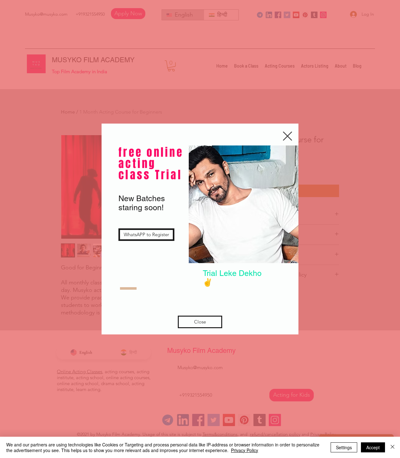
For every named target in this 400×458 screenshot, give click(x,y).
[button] (287, 136)
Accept (373, 447)
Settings (344, 447)
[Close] (392, 447)
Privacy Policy (244, 450)
